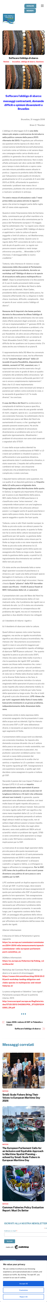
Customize (23, 1290)
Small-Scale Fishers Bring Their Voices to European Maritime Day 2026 (21, 1097)
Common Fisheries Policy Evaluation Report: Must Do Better (23, 1209)
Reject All (23, 1297)
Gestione (40, 62)
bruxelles (16, 62)
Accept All (23, 1284)
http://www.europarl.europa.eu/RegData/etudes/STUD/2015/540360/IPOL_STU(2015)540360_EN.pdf (23, 1004)
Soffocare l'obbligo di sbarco (23, 58)
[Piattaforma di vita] (9, 23)
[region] (23, 1281)
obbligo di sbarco (28, 62)
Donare (30, 6)
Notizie (6, 62)
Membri (30, 11)
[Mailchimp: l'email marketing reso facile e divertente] (17, 1249)
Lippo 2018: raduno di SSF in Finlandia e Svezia (24, 1023)
